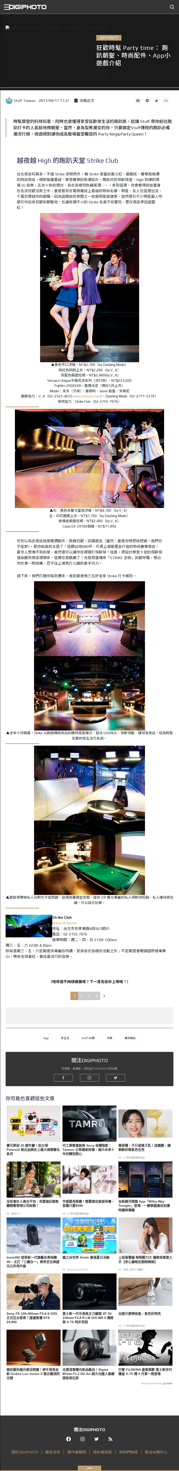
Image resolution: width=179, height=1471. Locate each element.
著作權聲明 (76, 1452)
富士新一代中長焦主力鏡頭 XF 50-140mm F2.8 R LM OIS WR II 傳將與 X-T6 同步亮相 (88, 1318)
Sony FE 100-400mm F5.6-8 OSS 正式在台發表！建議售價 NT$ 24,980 (32, 1318)
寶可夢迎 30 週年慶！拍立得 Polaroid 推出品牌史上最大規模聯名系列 (33, 1150)
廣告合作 (52, 1452)
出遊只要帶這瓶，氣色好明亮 (139, 1313)
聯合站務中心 (156, 1452)
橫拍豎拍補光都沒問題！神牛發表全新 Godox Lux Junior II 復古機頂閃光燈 (33, 1374)
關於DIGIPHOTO (25, 1452)
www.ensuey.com (86, 396)
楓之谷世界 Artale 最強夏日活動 (86, 1257)
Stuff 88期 (88, 1038)
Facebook (137, 100)
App (46, 1038)
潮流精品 (130, 1038)
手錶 (109, 1038)
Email (165, 100)
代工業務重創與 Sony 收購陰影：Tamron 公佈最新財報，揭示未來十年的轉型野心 (88, 1150)
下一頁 (104, 996)
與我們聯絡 (128, 1452)
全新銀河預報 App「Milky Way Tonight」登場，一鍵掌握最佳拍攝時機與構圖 (144, 1206)
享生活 (65, 1038)
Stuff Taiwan (24, 100)
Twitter (156, 100)
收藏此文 (86, 100)
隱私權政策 (102, 1452)
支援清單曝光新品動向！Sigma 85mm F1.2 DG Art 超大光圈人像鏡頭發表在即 (88, 1374)
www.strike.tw (64, 923)
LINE (147, 100)
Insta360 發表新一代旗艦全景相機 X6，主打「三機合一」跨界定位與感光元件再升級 (33, 1261)
